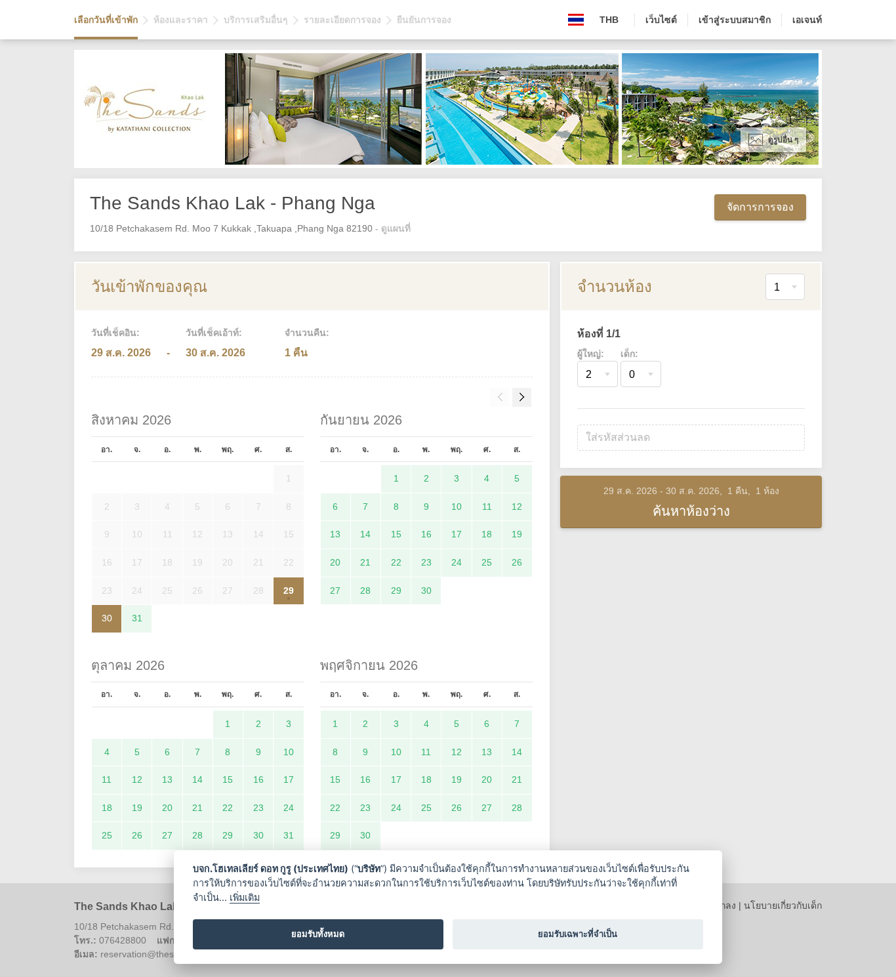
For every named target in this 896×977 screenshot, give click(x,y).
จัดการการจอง (760, 207)
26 (517, 562)
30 (107, 618)
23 (426, 562)
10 (456, 506)
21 (365, 562)
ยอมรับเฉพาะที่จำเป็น (577, 933)
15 (396, 534)
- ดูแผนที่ (393, 228)
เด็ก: (629, 353)
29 (288, 590)
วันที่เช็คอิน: (115, 332)
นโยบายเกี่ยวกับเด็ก (783, 905)
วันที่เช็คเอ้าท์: (214, 332)
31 (137, 618)
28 (365, 590)
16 (426, 534)
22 (396, 562)
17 (456, 534)
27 (335, 590)
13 (335, 534)
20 (335, 562)
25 (486, 562)
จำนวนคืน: (307, 332)
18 (486, 534)
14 (365, 534)
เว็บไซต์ (661, 19)
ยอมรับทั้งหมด (318, 933)
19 (517, 534)
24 (456, 562)
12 (517, 506)
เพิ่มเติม (245, 897)
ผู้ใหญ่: (590, 353)
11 (487, 506)
